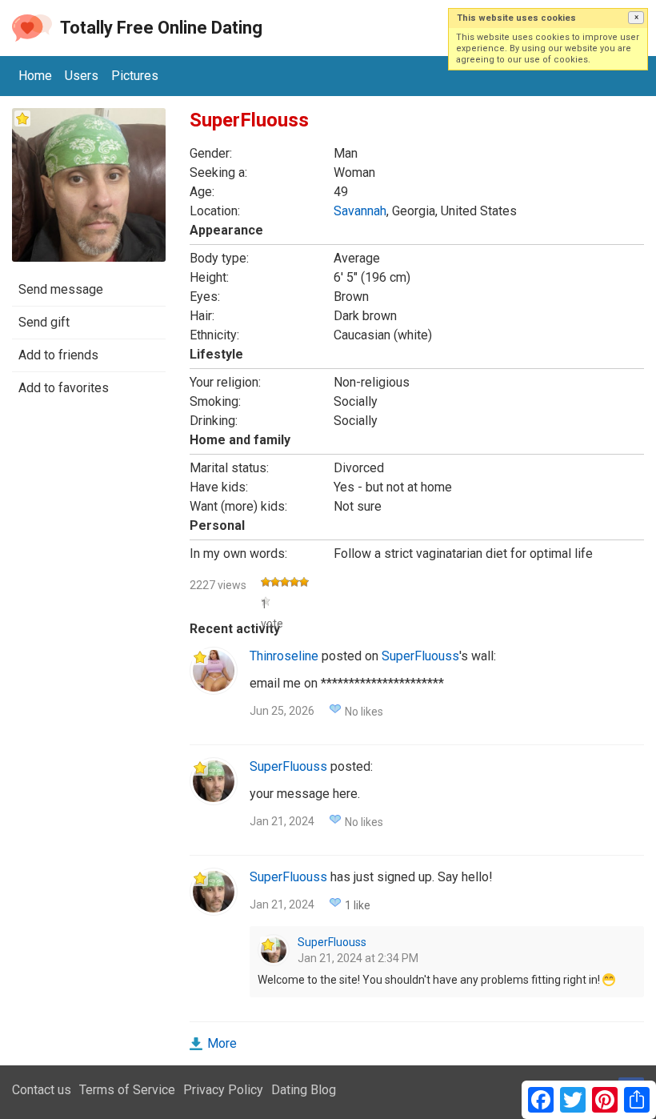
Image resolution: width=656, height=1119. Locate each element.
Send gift (44, 322)
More (222, 1043)
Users (81, 75)
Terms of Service (127, 1089)
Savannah (360, 211)
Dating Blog (303, 1089)
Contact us (41, 1089)
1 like (357, 905)
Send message (60, 289)
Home (35, 75)
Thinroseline (284, 656)
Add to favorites (63, 387)
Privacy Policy (223, 1089)
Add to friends (58, 355)
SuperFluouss (420, 656)
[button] (636, 17)
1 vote (265, 603)
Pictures (134, 75)
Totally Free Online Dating (161, 28)
